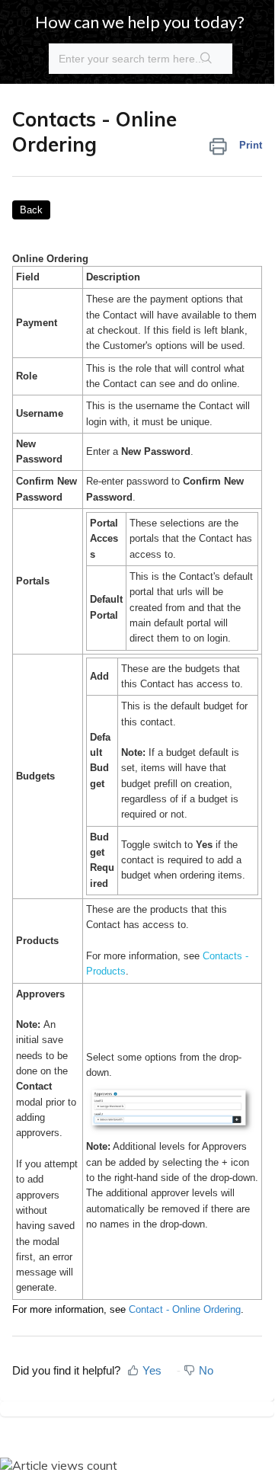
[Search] (206, 58)
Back (31, 210)
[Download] (109, 741)
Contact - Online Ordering (185, 1309)
